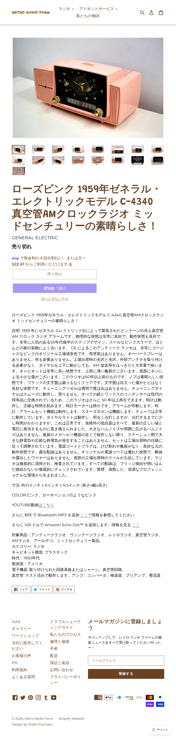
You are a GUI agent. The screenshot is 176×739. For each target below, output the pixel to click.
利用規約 (19, 669)
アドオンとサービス (97, 8)
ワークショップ (25, 635)
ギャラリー (21, 628)
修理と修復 (59, 641)
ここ (136, 525)
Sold (16, 621)
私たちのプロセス (65, 634)
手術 (54, 648)
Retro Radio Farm (39, 719)
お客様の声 (21, 655)
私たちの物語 (88, 15)
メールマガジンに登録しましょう (125, 625)
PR (14, 662)
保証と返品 (59, 662)
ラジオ (65, 8)
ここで (86, 515)
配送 (54, 655)
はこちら (46, 505)
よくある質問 (23, 677)
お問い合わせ (61, 669)
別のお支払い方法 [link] (54, 299)
